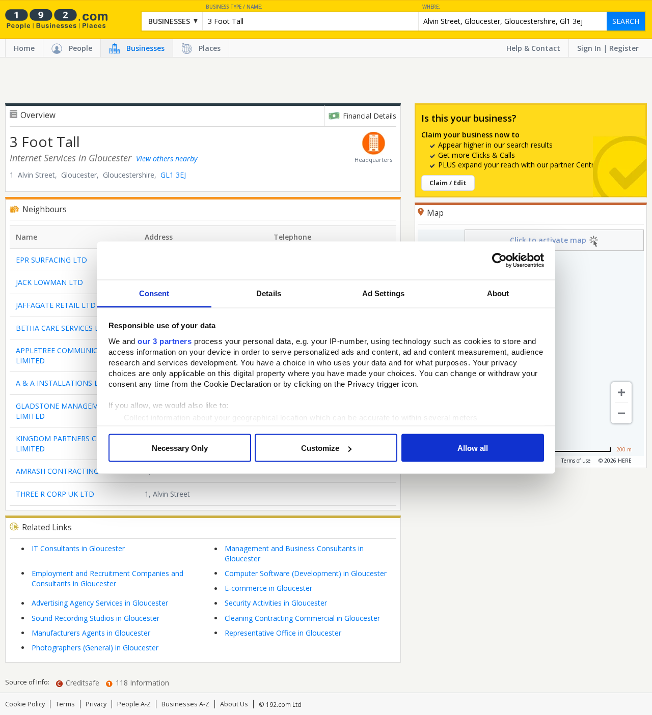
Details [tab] (268, 293)
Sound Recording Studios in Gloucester (95, 618)
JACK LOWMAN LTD (49, 282)
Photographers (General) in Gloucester (95, 647)
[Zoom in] (621, 392)
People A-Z (134, 704)
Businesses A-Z (185, 704)
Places (210, 48)
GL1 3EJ (173, 175)
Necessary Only (180, 448)
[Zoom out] (621, 413)
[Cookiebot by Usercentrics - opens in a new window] (499, 260)
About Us (234, 704)
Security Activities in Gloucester (276, 603)
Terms (65, 704)
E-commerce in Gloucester (268, 588)
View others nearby (166, 158)
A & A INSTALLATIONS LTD (62, 383)
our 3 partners (165, 340)
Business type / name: (234, 7)
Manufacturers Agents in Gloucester (91, 633)
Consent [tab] (154, 293)
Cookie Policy (25, 704)
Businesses (145, 48)
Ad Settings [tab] (383, 293)
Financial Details (369, 116)
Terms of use (575, 460)
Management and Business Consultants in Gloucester (294, 553)
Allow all (472, 448)
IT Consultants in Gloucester (78, 548)
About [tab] (498, 293)
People (80, 48)
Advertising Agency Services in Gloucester (100, 603)
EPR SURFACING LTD (51, 260)
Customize (320, 448)
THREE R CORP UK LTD (55, 494)
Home (24, 48)
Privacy (96, 704)
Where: (431, 7)
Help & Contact (533, 48)
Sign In (589, 48)
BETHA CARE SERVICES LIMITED (70, 328)
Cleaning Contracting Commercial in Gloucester (302, 618)
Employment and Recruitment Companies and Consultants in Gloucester (107, 578)
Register (624, 48)
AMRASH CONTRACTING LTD (65, 471)
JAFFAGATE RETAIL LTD (56, 305)
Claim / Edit (448, 183)
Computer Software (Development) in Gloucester (306, 573)
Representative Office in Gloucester (283, 633)
